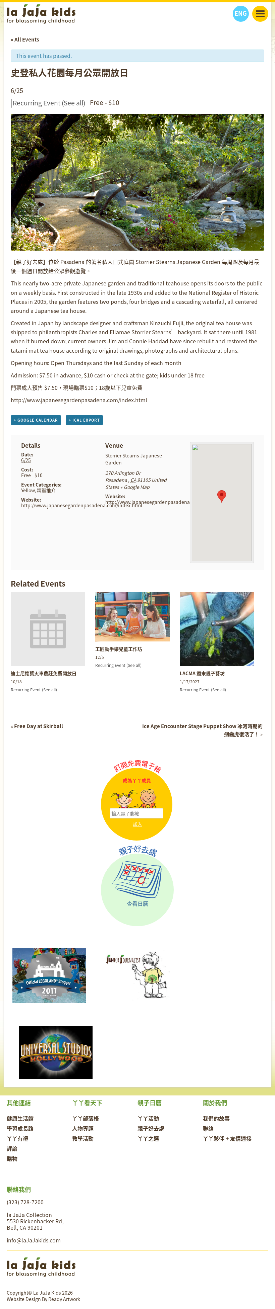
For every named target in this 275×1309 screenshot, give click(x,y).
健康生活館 (20, 1118)
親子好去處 (151, 1128)
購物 (12, 1158)
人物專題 (83, 1128)
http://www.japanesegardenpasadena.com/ (153, 502)
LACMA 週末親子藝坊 (202, 673)
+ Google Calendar (36, 420)
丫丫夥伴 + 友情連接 (227, 1138)
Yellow (28, 490)
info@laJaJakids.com (34, 1240)
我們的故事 (216, 1118)
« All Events (25, 39)
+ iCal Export (84, 420)
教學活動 (83, 1138)
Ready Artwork (64, 1299)
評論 (12, 1148)
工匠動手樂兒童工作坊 (118, 648)
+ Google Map (135, 487)
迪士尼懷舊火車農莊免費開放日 (43, 673)
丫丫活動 (148, 1118)
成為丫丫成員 (137, 780)
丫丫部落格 (85, 1118)
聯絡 (208, 1128)
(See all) (73, 102)
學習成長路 (20, 1128)
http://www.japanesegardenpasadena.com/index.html (81, 505)
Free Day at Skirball (37, 726)
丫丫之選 (148, 1138)
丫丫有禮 (17, 1138)
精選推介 (46, 490)
